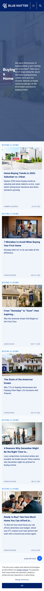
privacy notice (22, 570)
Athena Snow (9, 413)
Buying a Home (10, 145)
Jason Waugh (9, 344)
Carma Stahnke (10, 275)
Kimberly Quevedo (11, 206)
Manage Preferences (22, 580)
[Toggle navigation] (33, 5)
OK (22, 585)
